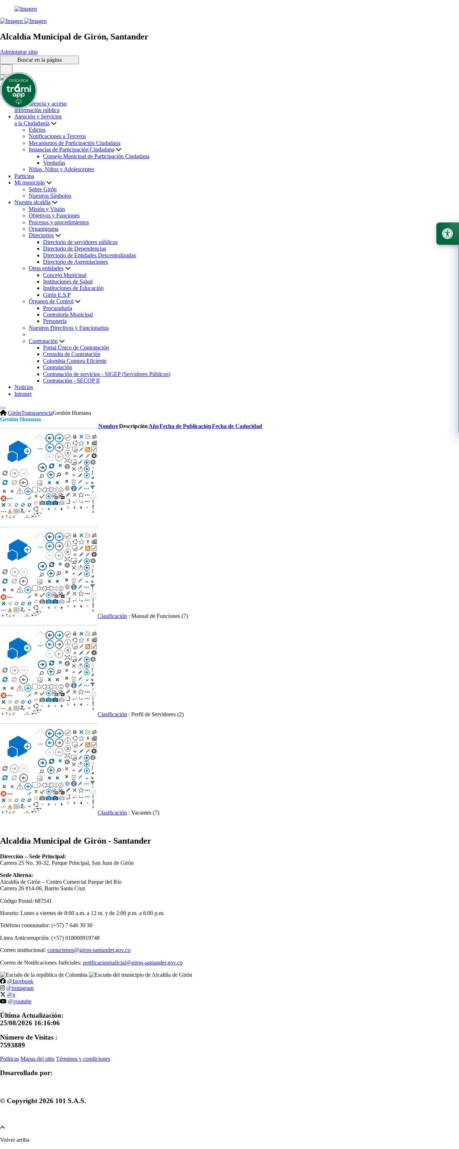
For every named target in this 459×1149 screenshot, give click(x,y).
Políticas (9, 1059)
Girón (14, 413)
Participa (24, 176)
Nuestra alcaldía (32, 202)
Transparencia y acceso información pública (40, 106)
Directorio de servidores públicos (80, 242)
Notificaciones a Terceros (57, 136)
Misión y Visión (47, 209)
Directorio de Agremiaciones (75, 262)
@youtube (20, 1001)
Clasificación (112, 616)
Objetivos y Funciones (54, 215)
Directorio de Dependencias (74, 248)
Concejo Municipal (64, 275)
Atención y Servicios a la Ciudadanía (38, 119)
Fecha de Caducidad (237, 426)
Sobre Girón (43, 189)
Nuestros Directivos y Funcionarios (69, 328)
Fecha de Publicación (185, 426)
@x (11, 994)
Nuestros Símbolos (50, 196)
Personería (55, 321)
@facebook (20, 981)
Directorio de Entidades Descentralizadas (89, 255)
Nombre (108, 426)
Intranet (23, 394)
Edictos (37, 130)
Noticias (23, 387)
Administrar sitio (19, 52)
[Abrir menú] (108, 433)
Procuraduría (57, 308)
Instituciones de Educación (73, 288)
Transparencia (37, 413)
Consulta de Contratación (71, 354)
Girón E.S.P (57, 295)
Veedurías (54, 163)
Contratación (57, 367)
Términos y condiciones (83, 1059)
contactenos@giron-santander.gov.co (89, 950)
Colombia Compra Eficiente (75, 361)
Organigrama (43, 229)
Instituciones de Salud (68, 281)
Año (153, 426)
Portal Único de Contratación (76, 347)
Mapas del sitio (37, 1059)
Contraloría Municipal (68, 314)
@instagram (20, 988)
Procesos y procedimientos (59, 222)
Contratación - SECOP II (71, 380)
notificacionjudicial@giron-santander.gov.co (133, 963)
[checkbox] (49, 517)
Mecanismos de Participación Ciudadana (74, 143)
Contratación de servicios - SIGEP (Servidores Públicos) (106, 374)
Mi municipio (29, 182)
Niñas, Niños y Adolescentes (61, 169)
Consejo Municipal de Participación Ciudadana (96, 156)
